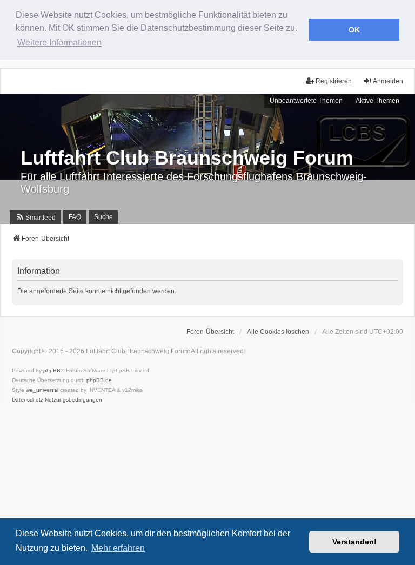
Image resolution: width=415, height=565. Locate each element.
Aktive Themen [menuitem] (377, 100)
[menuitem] (35, 217)
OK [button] (354, 29)
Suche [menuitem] (103, 217)
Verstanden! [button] (354, 541)
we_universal (42, 390)
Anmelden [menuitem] (388, 81)
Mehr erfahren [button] (118, 548)
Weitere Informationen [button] (59, 42)
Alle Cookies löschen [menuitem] (278, 332)
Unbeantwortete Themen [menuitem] (306, 100)
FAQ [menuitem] (75, 217)
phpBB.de (99, 380)
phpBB (52, 370)
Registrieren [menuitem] (334, 81)
